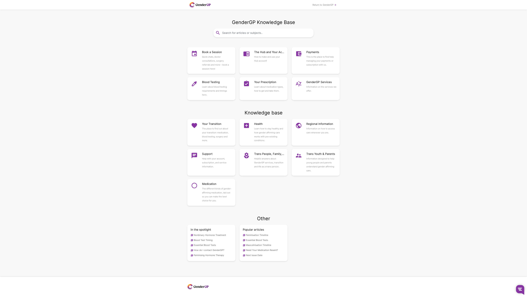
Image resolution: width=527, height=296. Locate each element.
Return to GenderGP (324, 4)
